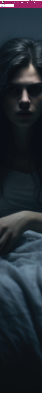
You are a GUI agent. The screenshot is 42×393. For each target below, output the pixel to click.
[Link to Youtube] (39, 0)
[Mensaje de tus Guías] (3, 2)
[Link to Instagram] (38, 0)
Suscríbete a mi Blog (3, 6)
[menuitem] (12, 2)
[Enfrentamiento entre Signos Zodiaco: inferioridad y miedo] (41, 196)
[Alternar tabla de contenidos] (13, 4)
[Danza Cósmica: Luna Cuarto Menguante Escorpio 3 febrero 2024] (0, 196)
